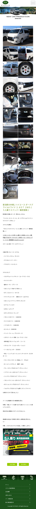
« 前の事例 (12, 464)
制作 (13, 479)
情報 (22, 479)
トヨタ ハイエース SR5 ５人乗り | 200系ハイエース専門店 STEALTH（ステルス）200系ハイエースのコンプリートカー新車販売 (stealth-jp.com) (18, 237)
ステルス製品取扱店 (10, 488)
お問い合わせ (8, 495)
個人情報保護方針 (9, 502)
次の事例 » (24, 464)
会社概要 (7, 491)
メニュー (33, 3)
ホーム (7, 484)
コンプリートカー (4, 479)
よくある (31, 479)
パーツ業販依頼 (9, 498)
